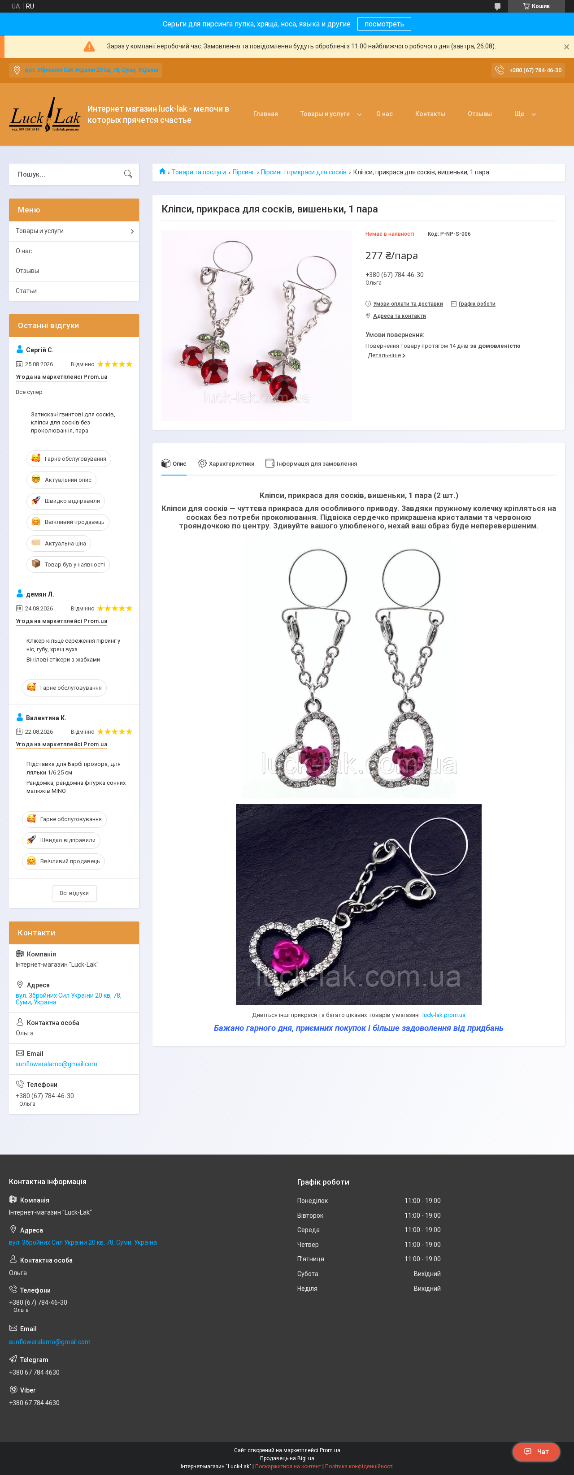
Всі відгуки (74, 893)
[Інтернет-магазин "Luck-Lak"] (45, 114)
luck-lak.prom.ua (443, 1015)
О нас (384, 113)
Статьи (26, 290)
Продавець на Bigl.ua (287, 1458)
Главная (265, 113)
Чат (543, 1451)
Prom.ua (330, 1450)
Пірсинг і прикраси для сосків (304, 172)
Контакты (430, 113)
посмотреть (384, 24)
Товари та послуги (199, 172)
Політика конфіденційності (359, 1466)
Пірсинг (244, 172)
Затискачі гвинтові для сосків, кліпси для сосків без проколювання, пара (73, 422)
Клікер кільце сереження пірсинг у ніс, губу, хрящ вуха (73, 644)
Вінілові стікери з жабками (63, 659)
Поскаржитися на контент (288, 1466)
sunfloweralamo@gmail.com (56, 1064)
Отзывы (480, 113)
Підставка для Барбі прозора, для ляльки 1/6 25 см (73, 768)
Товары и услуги (325, 113)
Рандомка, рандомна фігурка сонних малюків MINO (76, 786)
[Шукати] (128, 174)
